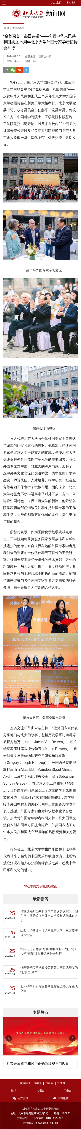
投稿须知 (22, 1118)
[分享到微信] (13, 70)
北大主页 (56, 2)
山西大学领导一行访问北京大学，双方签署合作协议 (49, 933)
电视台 (40, 1090)
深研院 (49, 1083)
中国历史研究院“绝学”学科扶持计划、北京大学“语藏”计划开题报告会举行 (48, 951)
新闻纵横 (18, 28)
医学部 (37, 1083)
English (71, 2)
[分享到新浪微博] (19, 70)
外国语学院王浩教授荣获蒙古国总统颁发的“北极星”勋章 (49, 970)
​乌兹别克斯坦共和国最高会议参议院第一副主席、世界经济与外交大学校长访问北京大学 (49, 915)
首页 (6, 28)
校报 (13, 1090)
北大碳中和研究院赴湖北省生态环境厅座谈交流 (49, 988)
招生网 (61, 1083)
